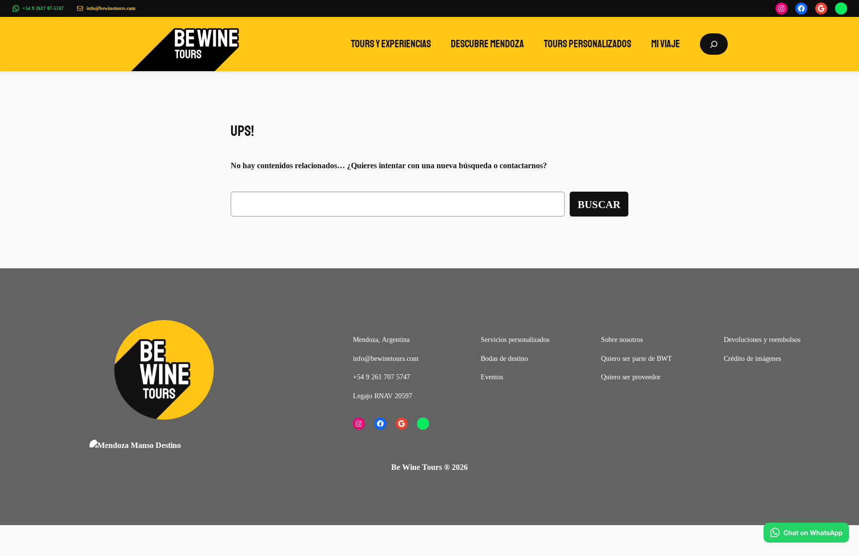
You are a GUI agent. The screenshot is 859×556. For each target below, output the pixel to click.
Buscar (599, 204)
